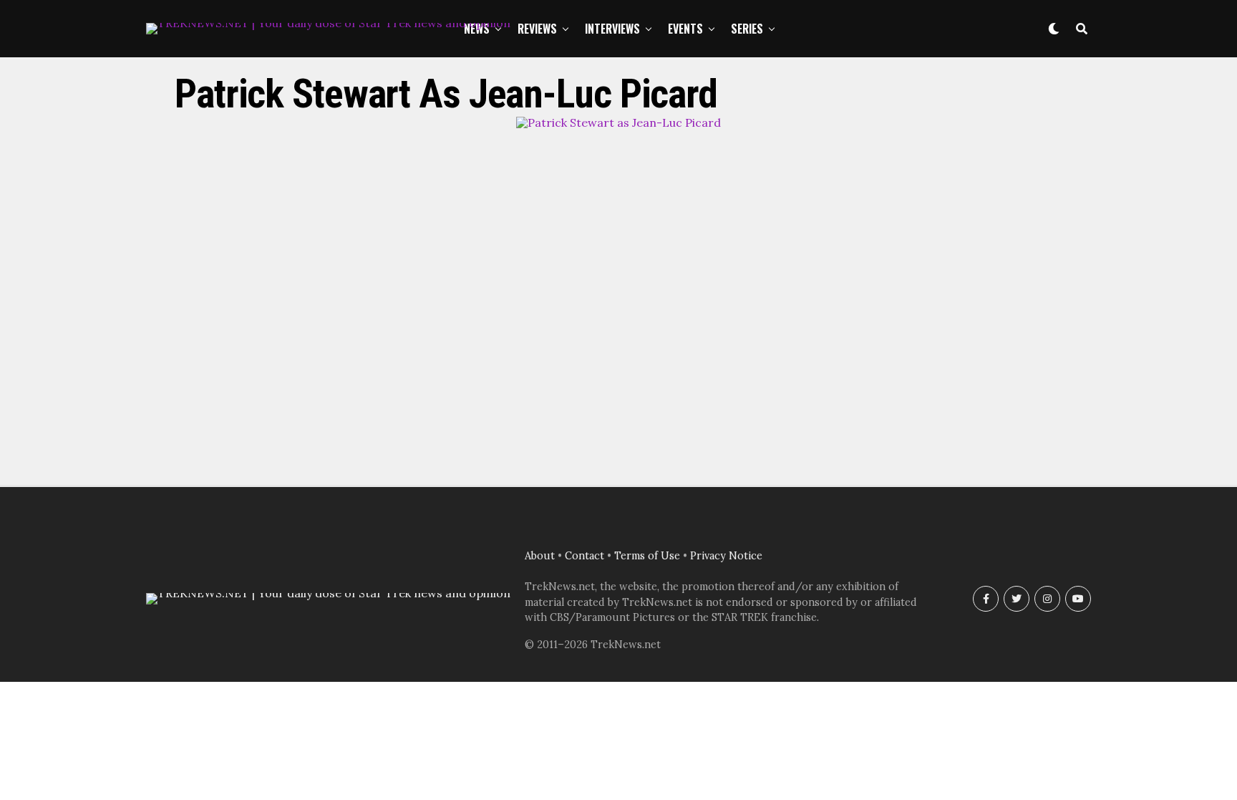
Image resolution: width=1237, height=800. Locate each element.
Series (747, 28)
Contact (584, 555)
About (540, 555)
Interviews (612, 28)
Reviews (537, 28)
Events (685, 28)
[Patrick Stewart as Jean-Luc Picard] (618, 122)
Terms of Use (647, 555)
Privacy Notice (726, 555)
